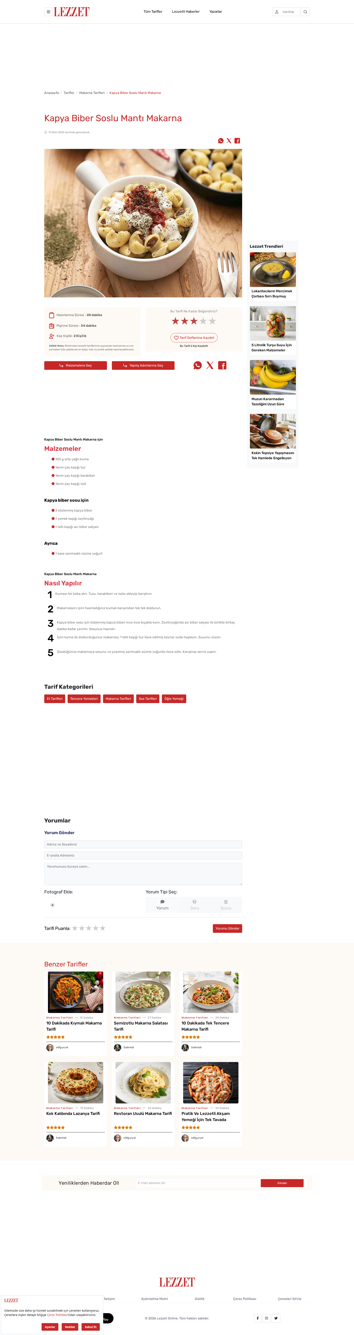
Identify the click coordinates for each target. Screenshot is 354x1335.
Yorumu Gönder (227, 928)
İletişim (109, 1299)
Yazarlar (215, 11)
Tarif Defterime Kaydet (196, 338)
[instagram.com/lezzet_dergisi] (266, 1318)
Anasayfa (51, 93)
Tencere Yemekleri (84, 699)
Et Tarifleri (54, 699)
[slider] (194, 321)
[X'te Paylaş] (229, 141)
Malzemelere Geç (78, 365)
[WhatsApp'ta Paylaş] (221, 141)
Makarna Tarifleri (92, 93)
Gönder (282, 1183)
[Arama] (305, 11)
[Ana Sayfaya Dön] (177, 1282)
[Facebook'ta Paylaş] (237, 141)
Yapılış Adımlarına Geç (146, 365)
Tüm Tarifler (153, 11)
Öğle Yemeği (174, 699)
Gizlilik (199, 1299)
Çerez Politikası (244, 1299)
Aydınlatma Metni (154, 1299)
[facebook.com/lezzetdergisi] (257, 1318)
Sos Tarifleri (148, 699)
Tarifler (69, 93)
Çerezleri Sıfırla (289, 1299)
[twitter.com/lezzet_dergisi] (276, 1318)
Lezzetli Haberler (186, 11)
